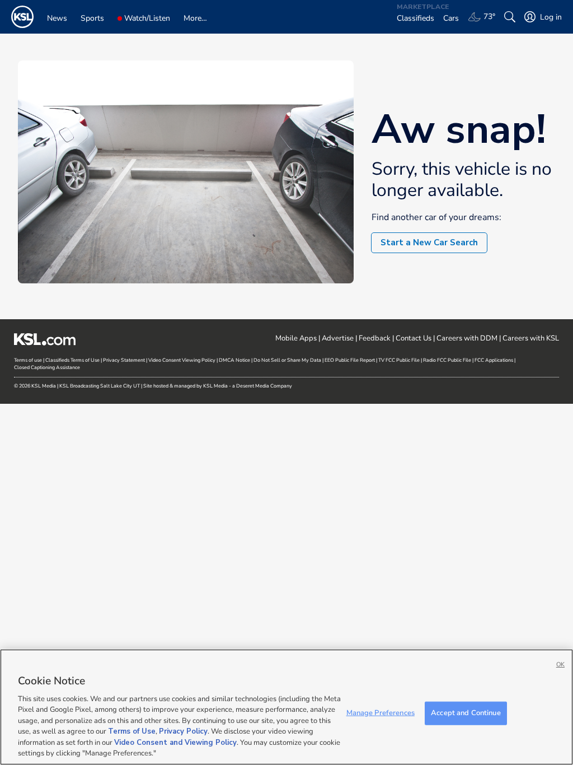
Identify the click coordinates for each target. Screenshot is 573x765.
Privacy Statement (124, 360)
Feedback (375, 338)
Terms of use (28, 360)
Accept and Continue (465, 713)
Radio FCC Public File (447, 360)
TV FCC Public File (399, 360)
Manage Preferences (380, 713)
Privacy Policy (183, 731)
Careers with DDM (466, 338)
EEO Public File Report (350, 360)
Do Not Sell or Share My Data (287, 360)
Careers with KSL (530, 338)
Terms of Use (132, 731)
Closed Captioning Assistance (47, 367)
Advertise (338, 338)
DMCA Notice (234, 360)
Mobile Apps (296, 338)
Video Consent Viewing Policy (181, 360)
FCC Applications (494, 360)
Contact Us (413, 338)
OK (560, 664)
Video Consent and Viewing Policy (175, 743)
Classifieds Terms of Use (72, 360)
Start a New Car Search (429, 242)
